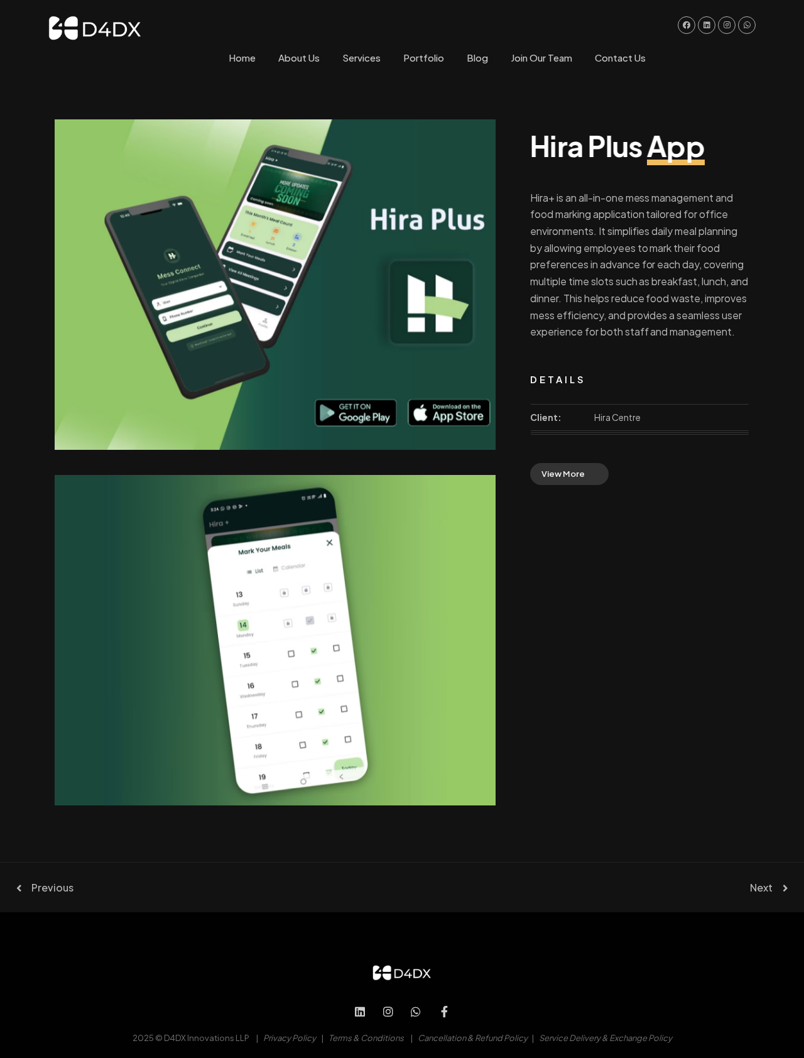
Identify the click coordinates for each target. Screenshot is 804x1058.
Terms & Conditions (366, 1038)
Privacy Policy (289, 1038)
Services (361, 57)
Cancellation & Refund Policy (473, 1038)
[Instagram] (388, 1012)
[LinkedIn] (360, 1012)
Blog (477, 57)
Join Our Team (541, 57)
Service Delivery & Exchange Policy (605, 1038)
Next (761, 888)
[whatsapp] (416, 1012)
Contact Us (620, 57)
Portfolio (423, 57)
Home (242, 57)
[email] (444, 1012)
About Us (299, 57)
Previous (52, 888)
